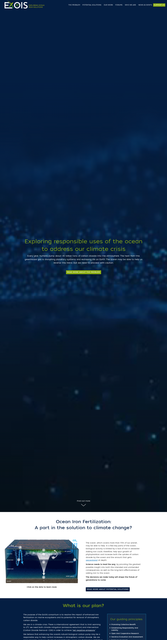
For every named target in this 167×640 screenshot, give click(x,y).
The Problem (74, 5)
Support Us (159, 5)
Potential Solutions (91, 5)
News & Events (145, 5)
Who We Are (130, 5)
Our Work (108, 5)
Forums (118, 5)
